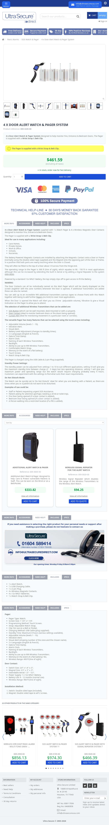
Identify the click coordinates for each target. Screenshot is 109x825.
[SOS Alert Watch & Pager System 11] (54, 725)
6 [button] (58, 768)
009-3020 (9, 274)
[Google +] (90, 785)
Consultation (9, 797)
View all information (30, 496)
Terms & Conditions (12, 793)
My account (35, 780)
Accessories (24, 223)
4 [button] (53, 768)
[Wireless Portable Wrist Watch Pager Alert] (32, 106)
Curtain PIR (14, 315)
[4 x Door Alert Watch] (7, 106)
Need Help (8, 789)
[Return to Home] (3, 39)
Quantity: (7, 176)
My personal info (37, 793)
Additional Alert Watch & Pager (30, 467)
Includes (54, 223)
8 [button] (62, 768)
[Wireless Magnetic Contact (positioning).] (82, 106)
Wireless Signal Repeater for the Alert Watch (78, 468)
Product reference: (11, 129)
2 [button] (48, 768)
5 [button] (55, 768)
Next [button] (105, 737)
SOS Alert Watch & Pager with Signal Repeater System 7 (90, 745)
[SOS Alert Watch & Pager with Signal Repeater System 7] (90, 725)
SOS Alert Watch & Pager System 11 (54, 745)
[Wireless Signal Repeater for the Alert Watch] (78, 446)
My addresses (36, 789)
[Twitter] (85, 785)
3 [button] (50, 768)
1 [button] (46, 768)
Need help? (40, 223)
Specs (66, 223)
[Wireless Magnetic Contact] (57, 106)
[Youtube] (95, 785)
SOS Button (14, 311)
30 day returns (9, 801)
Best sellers (8, 785)
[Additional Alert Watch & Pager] (30, 446)
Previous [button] (3, 737)
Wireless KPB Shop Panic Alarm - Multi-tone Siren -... (19, 745)
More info (9, 223)
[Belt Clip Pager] (15, 106)
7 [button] (60, 768)
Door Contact (14, 313)
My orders (34, 785)
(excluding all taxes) (54, 164)
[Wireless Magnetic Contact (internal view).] (15, 114)
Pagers (39, 297)
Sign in (103, 21)
